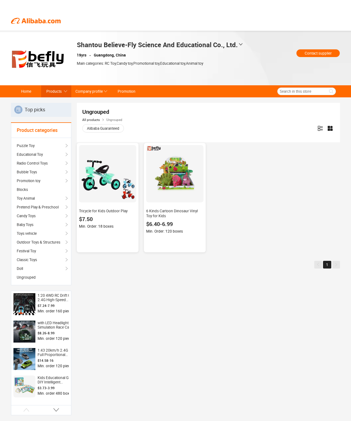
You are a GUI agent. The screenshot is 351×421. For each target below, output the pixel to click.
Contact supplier (318, 53)
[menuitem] (41, 189)
